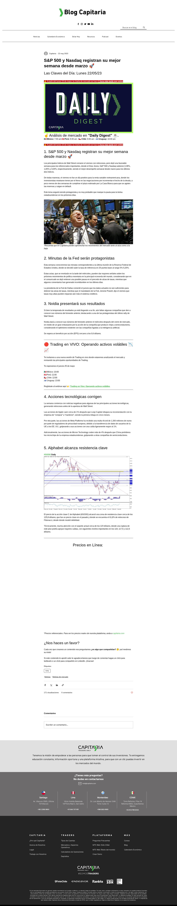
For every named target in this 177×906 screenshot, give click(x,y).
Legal (32, 850)
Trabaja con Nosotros (38, 854)
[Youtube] (88, 24)
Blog (126, 845)
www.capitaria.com (122, 892)
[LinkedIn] (92, 24)
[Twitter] (85, 24)
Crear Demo (97, 854)
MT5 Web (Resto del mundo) (104, 850)
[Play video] (88, 108)
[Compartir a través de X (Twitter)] (51, 685)
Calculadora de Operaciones (72, 852)
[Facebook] (78, 24)
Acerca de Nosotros (37, 845)
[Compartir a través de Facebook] (45, 685)
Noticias (47, 677)
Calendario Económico (133, 850)
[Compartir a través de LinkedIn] (57, 685)
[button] (91, 37)
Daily (47, 671)
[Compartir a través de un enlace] (63, 685)
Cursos (127, 841)
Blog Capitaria (85, 12)
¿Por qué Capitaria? (37, 841)
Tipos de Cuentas (68, 841)
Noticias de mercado (60, 677)
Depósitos (65, 856)
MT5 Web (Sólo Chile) (101, 845)
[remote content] (88, 589)
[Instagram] (81, 24)
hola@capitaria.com (89, 783)
